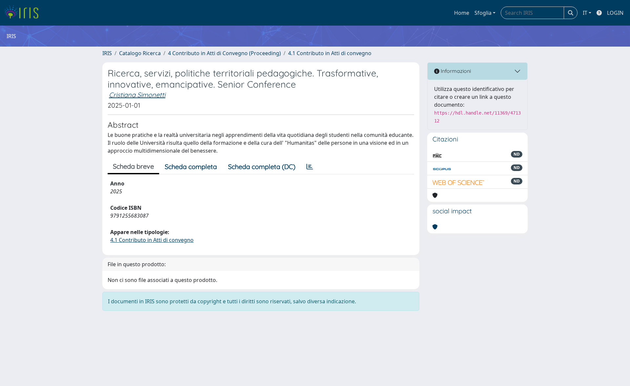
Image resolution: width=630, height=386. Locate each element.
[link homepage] (24, 13)
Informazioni (455, 71)
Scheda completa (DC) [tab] (261, 166)
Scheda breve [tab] (133, 166)
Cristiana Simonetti (137, 95)
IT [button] (585, 12)
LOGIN (615, 12)
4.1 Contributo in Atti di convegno (329, 53)
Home (461, 12)
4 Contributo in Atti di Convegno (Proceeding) (224, 53)
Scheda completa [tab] (191, 166)
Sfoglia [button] (483, 12)
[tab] (310, 167)
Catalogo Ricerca (140, 53)
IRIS (107, 53)
